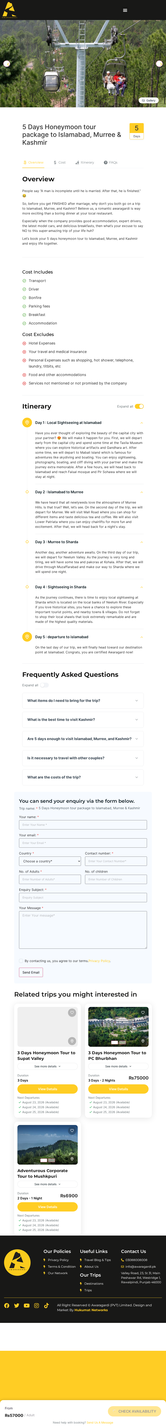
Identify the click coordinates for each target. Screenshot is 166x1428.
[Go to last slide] (6, 63)
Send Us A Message (100, 1422)
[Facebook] (6, 1305)
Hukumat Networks (91, 1310)
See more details (45, 1066)
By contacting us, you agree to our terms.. (68, 960)
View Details (47, 1089)
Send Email (30, 972)
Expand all (125, 406)
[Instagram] (36, 1305)
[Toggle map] (72, 1041)
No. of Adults (30, 871)
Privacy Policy (99, 961)
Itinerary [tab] (87, 162)
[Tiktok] (46, 1305)
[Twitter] (16, 1305)
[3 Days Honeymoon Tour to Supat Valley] (47, 1027)
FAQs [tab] (113, 162)
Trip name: (28, 808)
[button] (125, 10)
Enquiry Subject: (33, 889)
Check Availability (137, 1411)
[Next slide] (159, 63)
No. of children (96, 871)
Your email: (29, 835)
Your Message (31, 907)
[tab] (114, 1042)
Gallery (150, 100)
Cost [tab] (62, 162)
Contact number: (99, 853)
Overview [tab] (36, 162)
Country (26, 853)
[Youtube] (26, 1305)
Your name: (29, 817)
